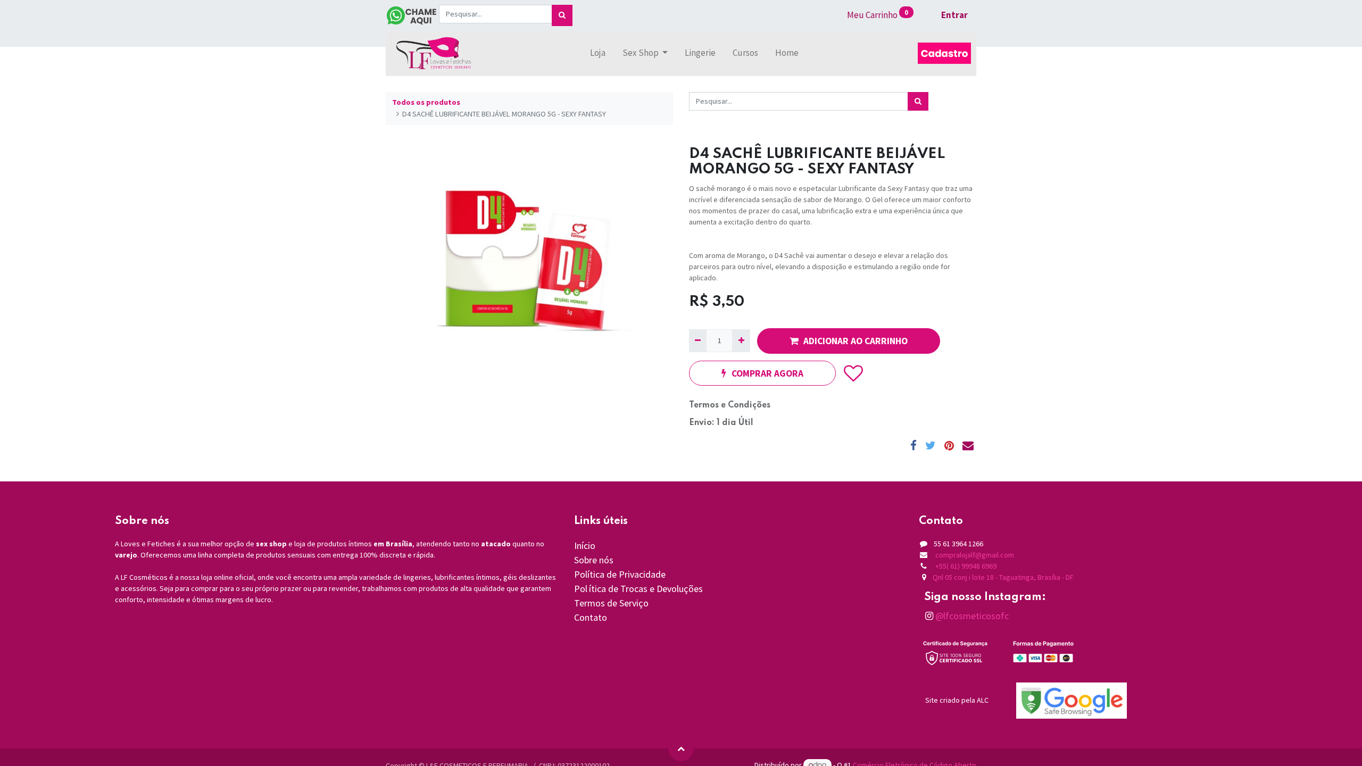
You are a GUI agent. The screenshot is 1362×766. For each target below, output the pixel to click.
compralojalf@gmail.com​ (974, 555)
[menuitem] (598, 53)
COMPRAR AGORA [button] (767, 373)
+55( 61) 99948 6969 (965, 566)
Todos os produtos (426, 102)
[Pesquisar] (562, 15)
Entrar (954, 15)
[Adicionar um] (741, 340)
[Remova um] (698, 340)
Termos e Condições (729, 405)
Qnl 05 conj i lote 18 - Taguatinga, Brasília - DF (1003, 577)
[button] (853, 373)
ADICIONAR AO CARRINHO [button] (855, 341)
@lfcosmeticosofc (971, 616)
